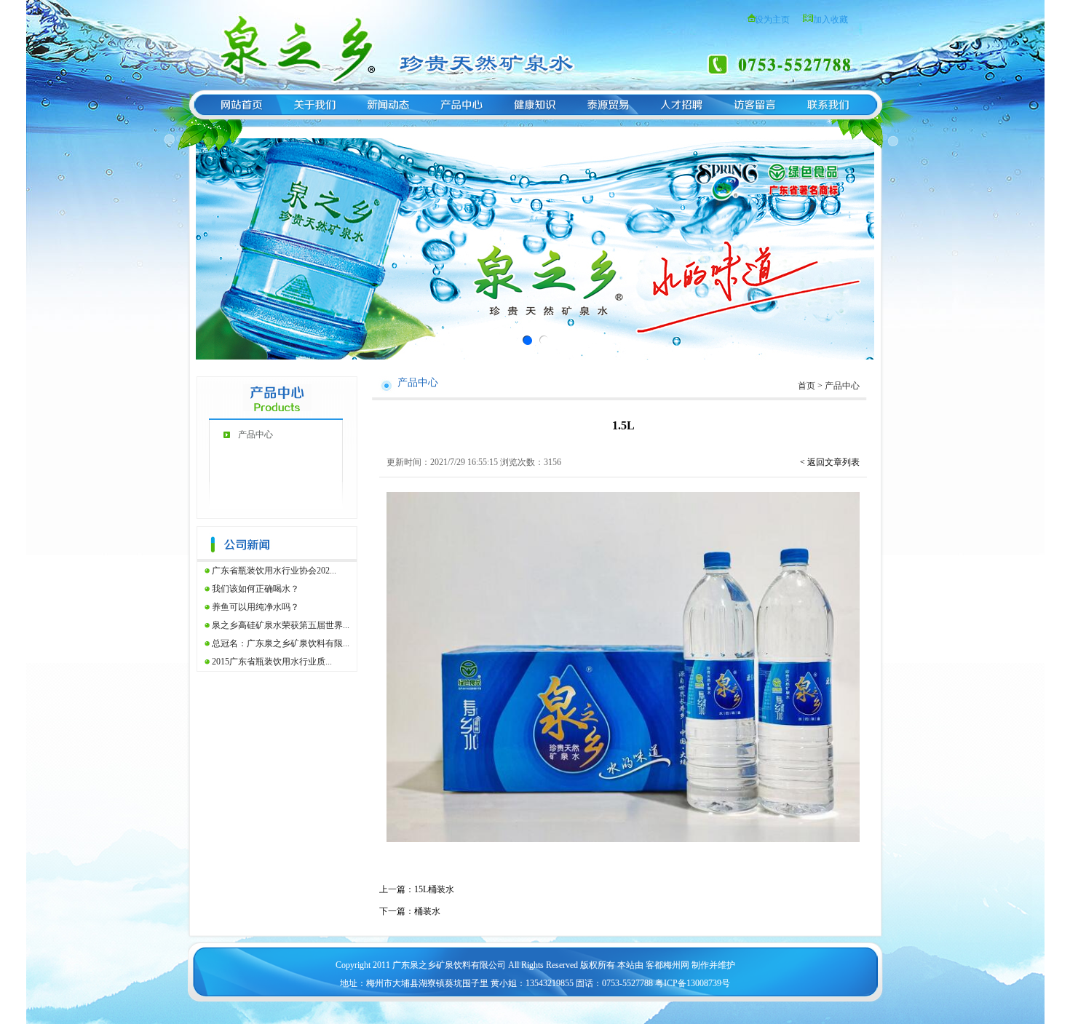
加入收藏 (830, 20)
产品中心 (255, 434)
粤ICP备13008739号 (692, 983)
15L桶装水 (434, 889)
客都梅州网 (667, 965)
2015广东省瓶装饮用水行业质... (272, 661)
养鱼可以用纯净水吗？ (255, 607)
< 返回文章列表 (830, 462)
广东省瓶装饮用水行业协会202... (274, 570)
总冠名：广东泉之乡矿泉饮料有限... (280, 643)
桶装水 (427, 911)
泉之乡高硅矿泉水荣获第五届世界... (280, 625)
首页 (806, 386)
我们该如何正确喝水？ (255, 589)
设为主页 (772, 20)
